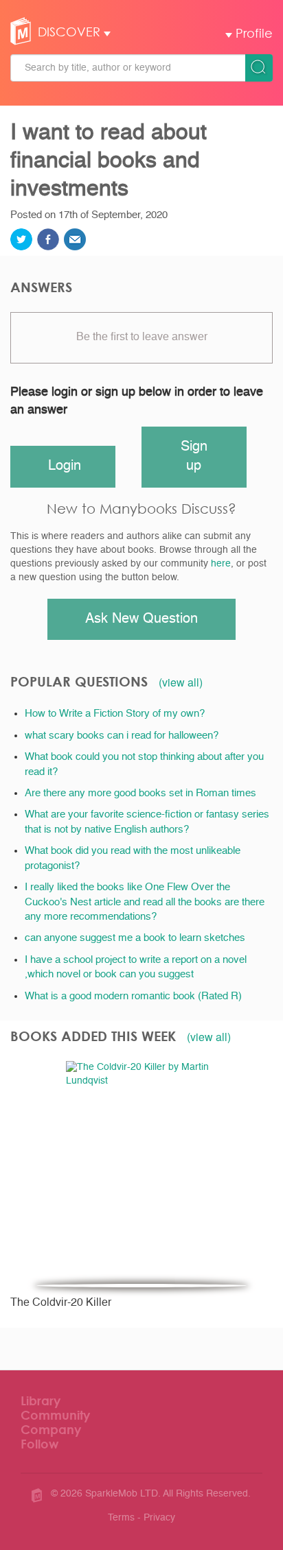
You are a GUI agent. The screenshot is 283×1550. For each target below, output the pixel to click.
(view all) (181, 682)
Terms (121, 1518)
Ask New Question (141, 619)
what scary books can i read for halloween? (121, 735)
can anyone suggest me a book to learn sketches (135, 938)
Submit (259, 68)
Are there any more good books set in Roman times (140, 793)
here (221, 564)
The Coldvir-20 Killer (60, 1303)
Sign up (194, 457)
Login (64, 466)
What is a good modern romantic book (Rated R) (133, 996)
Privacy (159, 1518)
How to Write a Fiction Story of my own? (115, 713)
